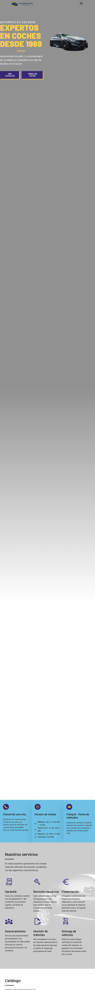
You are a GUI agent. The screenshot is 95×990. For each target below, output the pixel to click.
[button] (81, 3)
